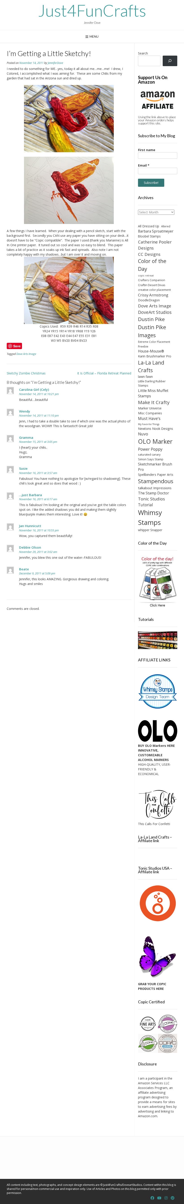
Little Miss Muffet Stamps (153, 393)
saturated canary (149, 454)
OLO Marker (155, 441)
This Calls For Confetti (154, 824)
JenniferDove (55, 63)
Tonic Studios (151, 499)
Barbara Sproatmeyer (155, 231)
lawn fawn (145, 376)
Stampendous (155, 481)
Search (143, 53)
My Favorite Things (148, 424)
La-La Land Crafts (151, 366)
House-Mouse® (151, 351)
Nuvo (143, 434)
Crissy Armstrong (153, 295)
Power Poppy (150, 449)
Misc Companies (150, 413)
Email (143, 165)
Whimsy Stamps (150, 517)
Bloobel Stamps (149, 236)
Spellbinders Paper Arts (155, 474)
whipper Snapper (150, 530)
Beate (24, 569)
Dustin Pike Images (152, 331)
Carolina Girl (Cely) (34, 389)
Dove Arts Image (26, 354)
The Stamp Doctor (153, 493)
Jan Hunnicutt (30, 526)
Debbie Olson (30, 547)
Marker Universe (150, 408)
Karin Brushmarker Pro (154, 356)
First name (146, 150)
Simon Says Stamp (150, 459)
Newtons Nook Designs (155, 428)
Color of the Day (152, 264)
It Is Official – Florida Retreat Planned (104, 373)
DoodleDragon (149, 300)
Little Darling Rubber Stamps (152, 383)
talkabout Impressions (154, 488)
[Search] (170, 61)
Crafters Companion (151, 280)
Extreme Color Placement (154, 341)
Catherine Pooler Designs (155, 245)
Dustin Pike (151, 319)
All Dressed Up (148, 226)
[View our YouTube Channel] (159, 1198)
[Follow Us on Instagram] (166, 1198)
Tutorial (145, 504)
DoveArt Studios (155, 312)
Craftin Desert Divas (151, 285)
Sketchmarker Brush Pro (155, 467)
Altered (165, 226)
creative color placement (154, 290)
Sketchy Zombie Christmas (26, 373)
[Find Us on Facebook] (152, 1198)
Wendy (24, 411)
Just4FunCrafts (92, 10)
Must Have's (149, 418)
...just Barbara (30, 495)
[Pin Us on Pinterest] (173, 1198)
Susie (23, 468)
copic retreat (146, 275)
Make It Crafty (153, 402)
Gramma (26, 437)
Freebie (143, 346)
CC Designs (149, 254)
